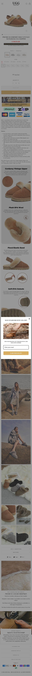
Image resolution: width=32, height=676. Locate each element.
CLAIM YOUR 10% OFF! (16, 353)
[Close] (29, 319)
